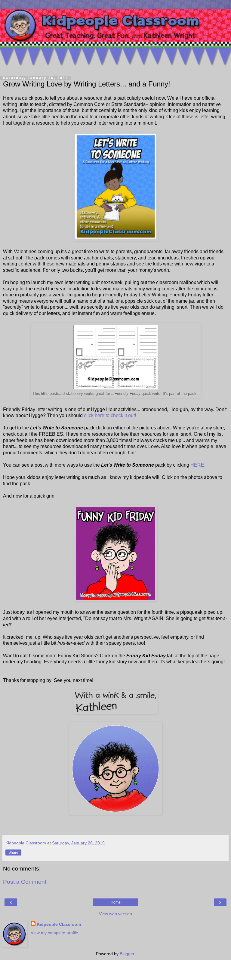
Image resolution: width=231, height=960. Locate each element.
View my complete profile (54, 932)
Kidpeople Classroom (59, 924)
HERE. (197, 465)
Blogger (127, 953)
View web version (115, 913)
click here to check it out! (110, 415)
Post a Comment (24, 882)
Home (116, 902)
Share (13, 852)
